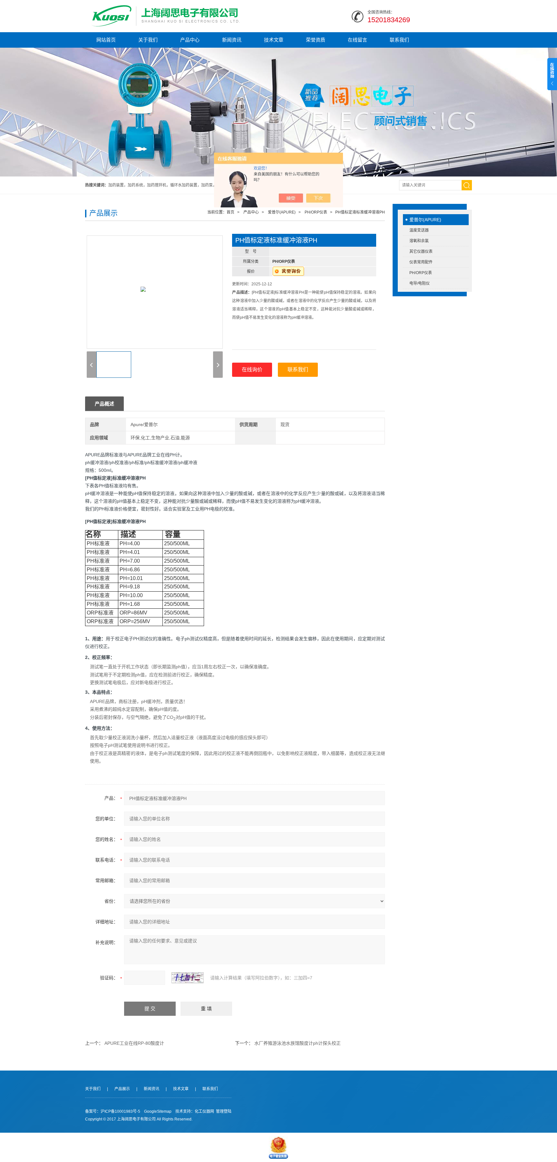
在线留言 (357, 40)
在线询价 (252, 369)
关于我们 (148, 40)
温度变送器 (419, 230)
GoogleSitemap (157, 1111)
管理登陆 (223, 1111)
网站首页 (106, 40)
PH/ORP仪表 (420, 273)
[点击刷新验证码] (187, 977)
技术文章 (273, 40)
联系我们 (399, 40)
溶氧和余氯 (419, 241)
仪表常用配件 (421, 262)
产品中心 (190, 40)
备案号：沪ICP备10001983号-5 (112, 1111)
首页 (230, 212)
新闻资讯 (231, 40)
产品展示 (122, 1089)
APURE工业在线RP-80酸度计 (134, 1043)
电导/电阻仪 (419, 283)
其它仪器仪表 (421, 251)
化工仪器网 (204, 1111)
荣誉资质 (315, 40)
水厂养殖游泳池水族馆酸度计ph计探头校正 (297, 1043)
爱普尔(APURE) (425, 219)
